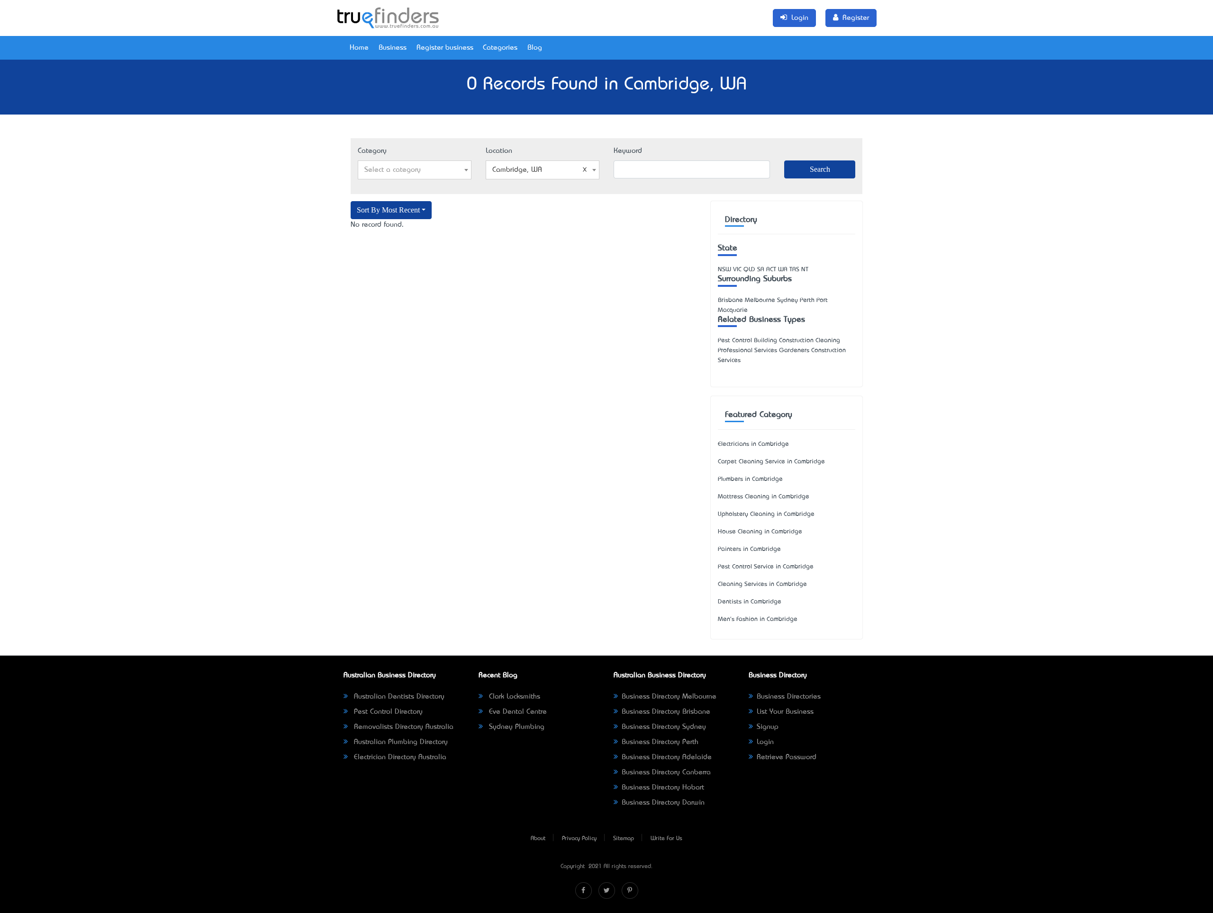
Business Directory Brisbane (666, 712)
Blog (534, 47)
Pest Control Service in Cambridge (766, 567)
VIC (737, 269)
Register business (444, 47)
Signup (767, 727)
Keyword (628, 151)
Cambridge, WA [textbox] (517, 170)
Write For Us (666, 839)
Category (372, 151)
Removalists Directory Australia (402, 727)
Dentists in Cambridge (749, 602)
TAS (794, 269)
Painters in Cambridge (749, 549)
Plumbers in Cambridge (750, 479)
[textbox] (415, 170)
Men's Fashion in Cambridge (757, 619)
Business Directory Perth (660, 742)
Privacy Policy (579, 839)
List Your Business (785, 712)
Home (359, 47)
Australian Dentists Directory (398, 696)
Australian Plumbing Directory (400, 742)
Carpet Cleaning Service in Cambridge (771, 462)
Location (499, 151)
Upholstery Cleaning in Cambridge (766, 514)
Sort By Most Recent (388, 210)
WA (783, 269)
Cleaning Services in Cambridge (762, 584)
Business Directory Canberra (666, 772)
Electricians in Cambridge (753, 444)
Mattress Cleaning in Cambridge (763, 497)
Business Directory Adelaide (667, 757)
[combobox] (414, 169)
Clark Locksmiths (513, 696)
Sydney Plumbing (515, 727)
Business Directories (789, 696)
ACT (771, 269)
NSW (724, 269)
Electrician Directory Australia (399, 757)
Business (393, 47)
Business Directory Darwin (663, 802)
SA (760, 269)
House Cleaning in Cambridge (760, 532)
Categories (500, 47)
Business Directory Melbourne (669, 696)
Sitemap (623, 839)
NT (804, 269)
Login (765, 742)
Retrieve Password (786, 757)
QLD (749, 269)
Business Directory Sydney (664, 727)
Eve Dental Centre (517, 712)
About (538, 839)
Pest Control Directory (387, 712)
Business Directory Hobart (663, 787)
